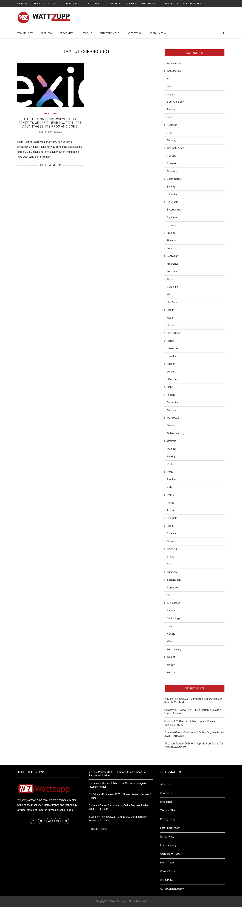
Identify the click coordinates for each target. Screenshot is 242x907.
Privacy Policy (168, 819)
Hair (169, 294)
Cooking (171, 155)
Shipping (172, 549)
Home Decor (174, 333)
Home (170, 325)
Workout (171, 672)
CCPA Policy (38, 3)
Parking (171, 456)
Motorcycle (173, 418)
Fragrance (172, 263)
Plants (170, 502)
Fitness (171, 232)
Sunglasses (173, 603)
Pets (169, 487)
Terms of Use (167, 810)
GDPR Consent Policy (172, 888)
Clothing (171, 140)
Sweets (171, 610)
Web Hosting (174, 649)
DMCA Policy (131, 3)
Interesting (134, 33)
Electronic (172, 202)
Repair (170, 525)
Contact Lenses (175, 148)
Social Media (158, 33)
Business (46, 33)
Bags (170, 94)
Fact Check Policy (191, 3)
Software (172, 587)
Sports (171, 595)
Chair (170, 132)
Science (171, 533)
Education (172, 194)
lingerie (171, 394)
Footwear (172, 256)
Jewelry (171, 356)
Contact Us (54, 3)
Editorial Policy (150, 3)
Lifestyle (86, 33)
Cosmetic (172, 163)
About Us (22, 3)
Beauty (171, 109)
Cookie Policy (72, 3)
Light (170, 387)
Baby (170, 86)
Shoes (170, 556)
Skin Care (172, 572)
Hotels (170, 340)
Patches (171, 479)
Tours (170, 626)
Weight (171, 656)
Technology (25, 33)
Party (170, 471)
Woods (171, 664)
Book (170, 117)
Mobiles (171, 410)
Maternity (172, 402)
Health (170, 309)
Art (169, 78)
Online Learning (175, 433)
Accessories (174, 63)
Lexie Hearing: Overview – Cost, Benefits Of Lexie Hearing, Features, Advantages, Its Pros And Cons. (50, 122)
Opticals (171, 441)
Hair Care (172, 302)
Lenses (171, 371)
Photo (170, 494)
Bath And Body (175, 101)
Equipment (173, 217)
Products (172, 518)
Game (170, 279)
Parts (170, 464)
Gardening (173, 286)
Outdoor (171, 448)
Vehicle (171, 633)
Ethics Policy (171, 3)
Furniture (172, 271)
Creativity (66, 33)
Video (170, 641)
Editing (171, 186)
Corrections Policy (94, 3)
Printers (171, 510)
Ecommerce (174, 178)
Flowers (171, 240)
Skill (169, 564)
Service (171, 541)
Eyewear (172, 225)
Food (170, 248)
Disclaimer (114, 3)
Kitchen (171, 363)
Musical (171, 425)
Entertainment (109, 33)
